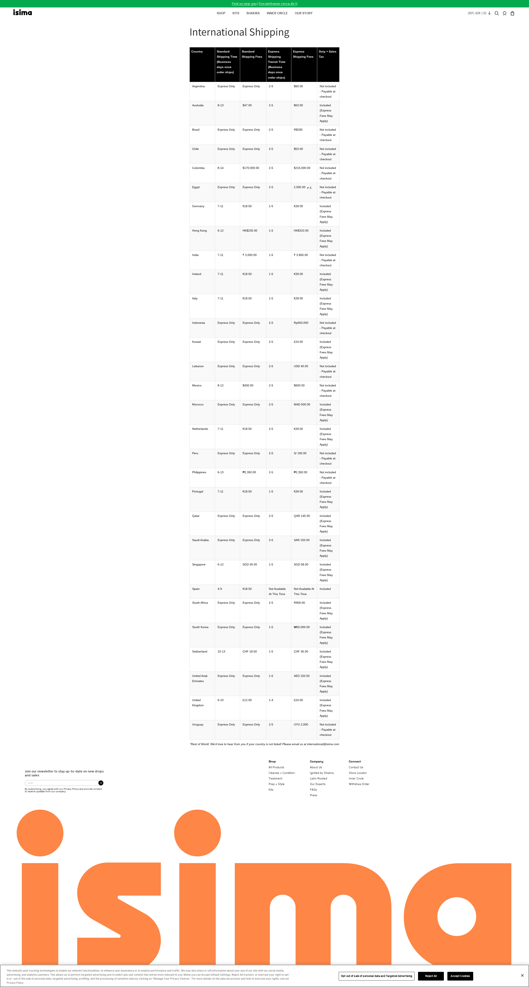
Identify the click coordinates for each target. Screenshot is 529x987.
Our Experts (317, 784)
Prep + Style (277, 784)
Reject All (431, 976)
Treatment (275, 778)
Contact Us (356, 767)
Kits (271, 789)
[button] (496, 13)
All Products (276, 767)
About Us (316, 767)
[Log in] (504, 13)
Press (313, 795)
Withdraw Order (359, 784)
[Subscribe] (100, 782)
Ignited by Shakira (322, 773)
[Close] (522, 975)
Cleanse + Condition (282, 773)
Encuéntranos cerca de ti (278, 4)
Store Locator (358, 773)
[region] (264, 976)
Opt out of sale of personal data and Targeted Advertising (376, 976)
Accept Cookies (460, 976)
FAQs (313, 789)
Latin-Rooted (318, 778)
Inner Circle (356, 778)
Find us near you (244, 4)
